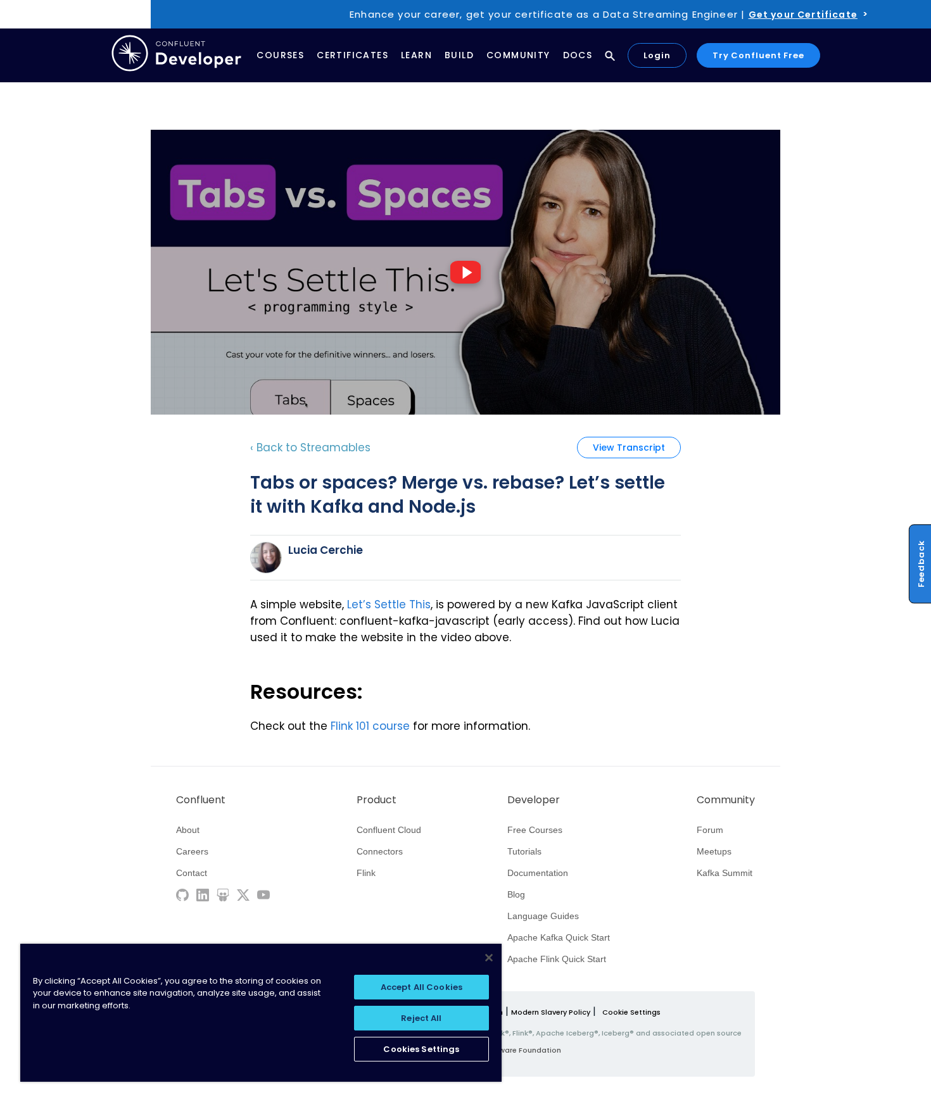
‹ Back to (310, 447)
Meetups (714, 851)
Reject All (421, 1018)
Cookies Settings (421, 1049)
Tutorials (524, 851)
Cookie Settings (631, 1012)
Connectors (380, 851)
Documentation (537, 873)
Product (376, 800)
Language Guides (543, 916)
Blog (516, 894)
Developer (533, 800)
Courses (280, 55)
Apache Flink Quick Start (556, 959)
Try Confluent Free (758, 55)
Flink (366, 873)
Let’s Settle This (389, 604)
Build (459, 55)
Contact (191, 873)
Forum (710, 830)
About (188, 830)
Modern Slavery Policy (550, 1012)
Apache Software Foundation (507, 1050)
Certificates (352, 55)
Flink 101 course (370, 726)
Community (518, 55)
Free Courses (534, 830)
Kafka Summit (724, 873)
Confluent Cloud (389, 830)
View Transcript (629, 447)
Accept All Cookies (421, 987)
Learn (416, 55)
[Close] (489, 957)
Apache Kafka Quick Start (558, 937)
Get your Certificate (803, 14)
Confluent (200, 800)
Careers (192, 851)
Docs (578, 55)
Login (657, 55)
